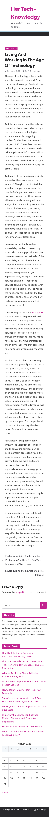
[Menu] (4, 34)
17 (5, 772)
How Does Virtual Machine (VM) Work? (22, 726)
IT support (37, 312)
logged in (20, 592)
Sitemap (42, 809)
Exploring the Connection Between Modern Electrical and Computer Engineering (20, 718)
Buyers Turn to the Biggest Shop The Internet (24, 572)
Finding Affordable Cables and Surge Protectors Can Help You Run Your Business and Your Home (24, 560)
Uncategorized (11, 48)
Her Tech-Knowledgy (32, 71)
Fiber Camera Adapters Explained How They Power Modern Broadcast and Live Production (23, 665)
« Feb (5, 792)
